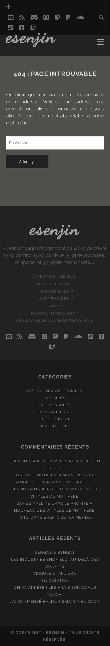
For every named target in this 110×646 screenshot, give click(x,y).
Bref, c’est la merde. (68, 517)
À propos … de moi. (55, 277)
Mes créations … (55, 284)
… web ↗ (55, 306)
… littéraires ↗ (55, 298)
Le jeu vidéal (55, 419)
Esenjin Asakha (28, 461)
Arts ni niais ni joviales (55, 391)
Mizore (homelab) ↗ (55, 313)
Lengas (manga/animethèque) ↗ (55, 321)
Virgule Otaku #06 (55, 573)
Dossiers (54, 398)
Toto (23, 517)
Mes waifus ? (80, 482)
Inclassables (55, 405)
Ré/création (55, 580)
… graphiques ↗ (55, 291)
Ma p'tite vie (55, 426)
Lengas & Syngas (55, 552)
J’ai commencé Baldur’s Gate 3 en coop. (55, 601)
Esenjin (31, 36)
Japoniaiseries (55, 412)
